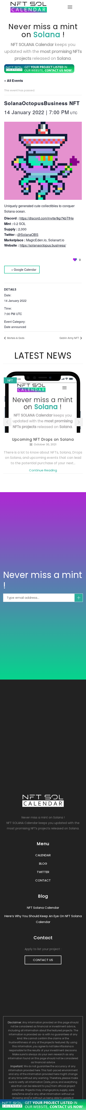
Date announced (15, 327)
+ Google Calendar (23, 269)
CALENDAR (43, 855)
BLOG (43, 863)
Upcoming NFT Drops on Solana (43, 439)
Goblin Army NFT (69, 338)
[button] (7, 422)
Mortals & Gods (15, 338)
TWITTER (43, 872)
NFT (10, 380)
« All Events (13, 80)
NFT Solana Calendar (43, 907)
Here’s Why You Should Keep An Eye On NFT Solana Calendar (43, 919)
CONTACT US (43, 960)
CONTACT (43, 880)
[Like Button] (75, 259)
